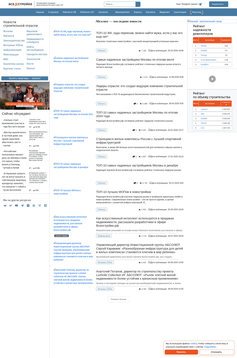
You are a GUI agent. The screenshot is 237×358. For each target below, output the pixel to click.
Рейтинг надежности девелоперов (203, 30)
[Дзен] (28, 205)
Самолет (204, 109)
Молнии (8, 31)
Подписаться (218, 4)
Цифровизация (12, 49)
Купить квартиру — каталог (25, 78)
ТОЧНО (203, 46)
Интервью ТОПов (13, 45)
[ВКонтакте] (5, 205)
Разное (31, 68)
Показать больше (118, 299)
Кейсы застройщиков (35, 48)
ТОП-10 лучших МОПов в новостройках (123, 192)
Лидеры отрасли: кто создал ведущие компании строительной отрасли (139, 87)
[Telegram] (22, 205)
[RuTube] (10, 205)
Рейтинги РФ (69, 12)
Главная (40, 12)
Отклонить (216, 352)
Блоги (30, 63)
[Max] (45, 205)
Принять (181, 352)
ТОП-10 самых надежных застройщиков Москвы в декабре (137, 165)
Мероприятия (122, 12)
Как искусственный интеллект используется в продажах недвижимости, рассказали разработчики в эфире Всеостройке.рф (135, 222)
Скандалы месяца (37, 54)
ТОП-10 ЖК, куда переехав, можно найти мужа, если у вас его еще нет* (139, 34)
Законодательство (14, 40)
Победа (204, 55)
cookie (193, 343)
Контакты (150, 12)
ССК (202, 128)
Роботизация (11, 54)
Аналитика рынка (13, 63)
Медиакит (165, 12)
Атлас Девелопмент (208, 60)
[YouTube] (16, 205)
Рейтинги (8, 35)
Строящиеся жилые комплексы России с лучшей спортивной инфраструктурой (138, 140)
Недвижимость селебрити (32, 41)
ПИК (202, 114)
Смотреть (103, 12)
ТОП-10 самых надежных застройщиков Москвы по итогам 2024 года (137, 114)
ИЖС (5, 59)
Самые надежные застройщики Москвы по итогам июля (135, 59)
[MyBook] (39, 205)
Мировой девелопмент (34, 33)
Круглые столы (12, 68)
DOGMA (204, 51)
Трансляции (180, 12)
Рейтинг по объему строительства (211, 95)
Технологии (33, 59)
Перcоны (196, 12)
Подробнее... (210, 347)
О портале (53, 12)
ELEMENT (205, 65)
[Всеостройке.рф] (21, 4)
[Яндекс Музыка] (34, 205)
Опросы (138, 12)
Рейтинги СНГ (87, 12)
